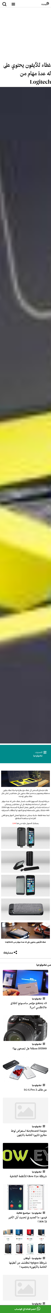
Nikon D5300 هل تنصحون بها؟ (29, 1048)
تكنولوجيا (37, 756)
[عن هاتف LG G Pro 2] (25, 1080)
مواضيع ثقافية (23, 1213)
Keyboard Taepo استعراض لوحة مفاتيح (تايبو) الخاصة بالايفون (29, 1133)
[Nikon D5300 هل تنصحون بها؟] (25, 1039)
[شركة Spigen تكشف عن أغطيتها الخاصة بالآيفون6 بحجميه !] (25, 1253)
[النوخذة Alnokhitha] (45, 3)
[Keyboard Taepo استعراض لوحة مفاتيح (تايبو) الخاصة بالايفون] (25, 1121)
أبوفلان (27, 1258)
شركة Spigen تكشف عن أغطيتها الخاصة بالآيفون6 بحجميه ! (28, 1265)
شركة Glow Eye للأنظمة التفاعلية (28, 1176)
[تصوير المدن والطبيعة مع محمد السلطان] (25, 1299)
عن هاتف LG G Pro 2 (35, 1089)
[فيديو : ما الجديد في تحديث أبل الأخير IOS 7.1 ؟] (25, 1208)
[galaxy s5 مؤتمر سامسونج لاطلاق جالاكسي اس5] (25, 994)
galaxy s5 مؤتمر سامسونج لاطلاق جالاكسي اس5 (28, 1005)
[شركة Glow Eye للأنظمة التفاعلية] (25, 1167)
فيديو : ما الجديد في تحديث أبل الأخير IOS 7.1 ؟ (27, 1219)
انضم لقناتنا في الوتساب (25, 1309)
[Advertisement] (25, 35)
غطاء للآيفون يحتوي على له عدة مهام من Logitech (27, 73)
